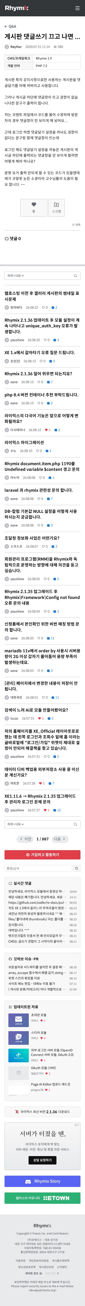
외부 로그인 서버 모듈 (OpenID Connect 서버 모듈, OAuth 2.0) (52, 1052)
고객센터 (62, 1267)
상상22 (15, 361)
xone (14, 382)
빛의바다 (16, 307)
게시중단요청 (46, 1267)
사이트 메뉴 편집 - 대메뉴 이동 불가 (31, 984)
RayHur (16, 47)
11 (52, 638)
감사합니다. (16, 925)
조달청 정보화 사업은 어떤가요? (32, 538)
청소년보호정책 (27, 1267)
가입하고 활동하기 (44, 854)
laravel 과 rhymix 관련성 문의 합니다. (39, 490)
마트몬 (14, 783)
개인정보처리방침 (39, 1260)
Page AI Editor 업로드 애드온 (50, 1084)
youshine (17, 340)
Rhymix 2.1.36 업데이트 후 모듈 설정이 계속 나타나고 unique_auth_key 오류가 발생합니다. (42, 326)
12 (58, 810)
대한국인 (16, 697)
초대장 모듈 (38, 1015)
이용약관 (21, 1260)
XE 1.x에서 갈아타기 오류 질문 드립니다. (40, 352)
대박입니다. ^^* (18, 930)
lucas (14, 718)
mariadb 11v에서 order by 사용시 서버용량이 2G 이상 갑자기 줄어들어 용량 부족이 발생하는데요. (42, 656)
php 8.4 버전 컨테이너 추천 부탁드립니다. (41, 394)
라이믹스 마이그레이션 (24, 442)
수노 (13, 451)
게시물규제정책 (60, 1260)
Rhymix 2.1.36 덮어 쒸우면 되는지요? (38, 373)
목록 (77, 224)
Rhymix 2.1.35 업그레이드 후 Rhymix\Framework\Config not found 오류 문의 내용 (42, 597)
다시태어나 (17, 430)
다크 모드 (51, 1273)
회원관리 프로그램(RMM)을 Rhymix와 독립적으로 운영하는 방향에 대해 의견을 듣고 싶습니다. (41, 565)
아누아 (14, 478)
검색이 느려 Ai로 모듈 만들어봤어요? (36, 710)
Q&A (12, 26)
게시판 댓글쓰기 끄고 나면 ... (42, 37)
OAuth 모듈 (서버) (43, 1068)
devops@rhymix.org (42, 1290)
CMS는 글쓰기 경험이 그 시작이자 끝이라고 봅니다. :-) (43, 941)
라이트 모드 (32, 1273)
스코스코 (16, 546)
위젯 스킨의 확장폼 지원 (24, 978)
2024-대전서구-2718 (51, 1252)
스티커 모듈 (38, 1033)
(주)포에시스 (34, 1239)
